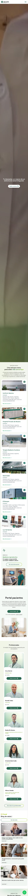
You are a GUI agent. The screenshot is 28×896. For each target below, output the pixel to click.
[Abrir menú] (25, 1)
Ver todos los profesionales (14, 805)
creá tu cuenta (19, 614)
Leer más (4, 840)
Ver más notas (14, 819)
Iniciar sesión (13, 611)
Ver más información (14, 564)
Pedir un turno (13, 186)
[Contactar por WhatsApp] (24, 892)
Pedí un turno (13, 678)
